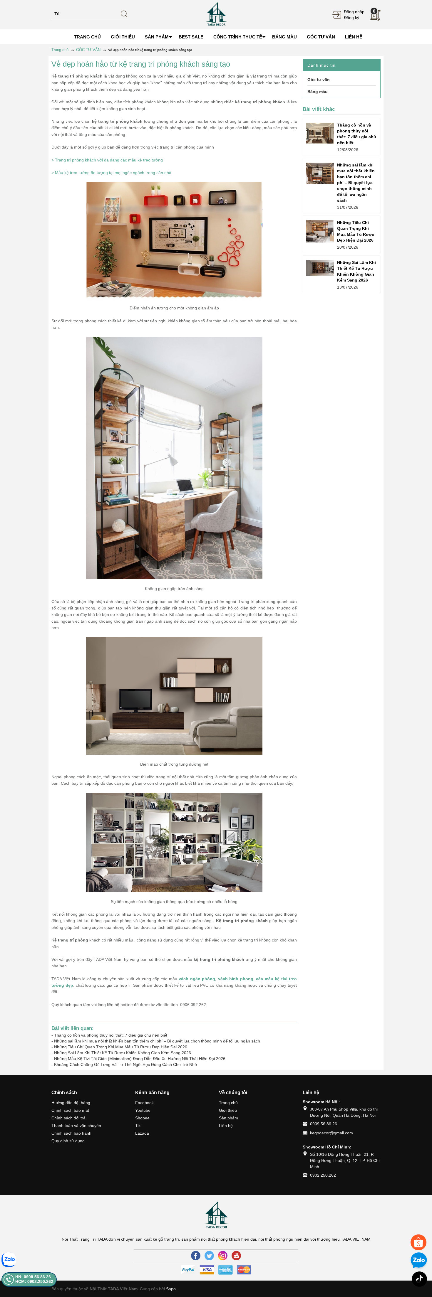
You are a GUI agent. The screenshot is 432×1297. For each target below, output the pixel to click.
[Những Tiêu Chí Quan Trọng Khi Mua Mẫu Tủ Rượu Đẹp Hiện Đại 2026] (320, 231)
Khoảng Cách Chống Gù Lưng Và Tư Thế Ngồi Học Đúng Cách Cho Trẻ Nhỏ (125, 1064)
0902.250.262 (323, 1175)
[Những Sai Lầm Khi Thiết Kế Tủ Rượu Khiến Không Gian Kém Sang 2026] (320, 268)
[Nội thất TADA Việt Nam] (216, 14)
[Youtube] (236, 1255)
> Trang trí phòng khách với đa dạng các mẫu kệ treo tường (107, 160)
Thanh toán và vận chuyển (76, 1125)
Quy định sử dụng (68, 1140)
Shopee (142, 1118)
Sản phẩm (228, 1118)
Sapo (171, 1288)
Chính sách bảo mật (70, 1110)
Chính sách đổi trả (68, 1118)
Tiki (138, 1125)
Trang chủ (228, 1102)
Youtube (142, 1110)
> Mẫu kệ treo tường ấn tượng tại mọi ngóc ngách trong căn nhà (111, 172)
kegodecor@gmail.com (331, 1133)
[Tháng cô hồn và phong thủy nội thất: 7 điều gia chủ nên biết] (320, 133)
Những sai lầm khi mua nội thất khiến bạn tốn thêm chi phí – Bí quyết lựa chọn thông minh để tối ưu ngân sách (157, 1041)
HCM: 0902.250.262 (34, 1281)
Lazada (142, 1133)
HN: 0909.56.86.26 (33, 1276)
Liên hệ (226, 1125)
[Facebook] (195, 1255)
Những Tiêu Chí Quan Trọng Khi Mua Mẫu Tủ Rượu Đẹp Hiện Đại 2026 (120, 1047)
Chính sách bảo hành (71, 1133)
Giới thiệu (228, 1110)
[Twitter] (209, 1255)
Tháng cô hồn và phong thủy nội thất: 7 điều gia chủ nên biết (110, 1035)
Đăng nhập (354, 11)
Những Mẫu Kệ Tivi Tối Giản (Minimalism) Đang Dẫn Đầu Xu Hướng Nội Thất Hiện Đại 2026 (139, 1058)
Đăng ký (351, 17)
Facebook (144, 1102)
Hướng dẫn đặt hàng (70, 1102)
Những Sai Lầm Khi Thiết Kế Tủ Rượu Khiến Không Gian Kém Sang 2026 (122, 1052)
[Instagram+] (222, 1255)
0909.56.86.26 (323, 1123)
